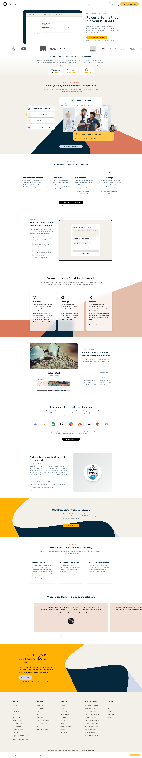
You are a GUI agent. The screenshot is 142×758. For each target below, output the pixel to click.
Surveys (62, 730)
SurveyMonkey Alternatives (91, 716)
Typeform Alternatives (90, 710)
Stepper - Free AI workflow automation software (20, 741)
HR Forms (63, 724)
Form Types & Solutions (19, 724)
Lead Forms (63, 733)
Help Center (40, 707)
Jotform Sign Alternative (91, 736)
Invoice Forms (64, 713)
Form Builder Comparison (91, 707)
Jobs (109, 713)
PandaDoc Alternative (90, 733)
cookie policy (50, 755)
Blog (38, 713)
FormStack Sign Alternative (91, 727)
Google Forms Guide (42, 730)
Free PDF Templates (18, 730)
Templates (70, 4)
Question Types (17, 721)
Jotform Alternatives (90, 713)
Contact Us (111, 710)
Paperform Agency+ (18, 718)
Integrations (16, 713)
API (37, 716)
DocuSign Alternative (90, 730)
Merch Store (111, 716)
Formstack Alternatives (90, 718)
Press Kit (110, 718)
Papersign (15, 716)
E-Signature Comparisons (91, 724)
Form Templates (17, 727)
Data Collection (64, 710)
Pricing (87, 4)
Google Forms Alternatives (91, 721)
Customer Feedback (65, 718)
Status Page (40, 718)
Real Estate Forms (65, 716)
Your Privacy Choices (42, 724)
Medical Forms (64, 721)
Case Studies (40, 710)
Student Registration (66, 727)
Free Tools (15, 733)
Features (15, 707)
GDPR (38, 727)
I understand (135, 755)
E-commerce (64, 707)
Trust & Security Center (43, 721)
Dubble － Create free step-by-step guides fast (22, 737)
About (110, 707)
